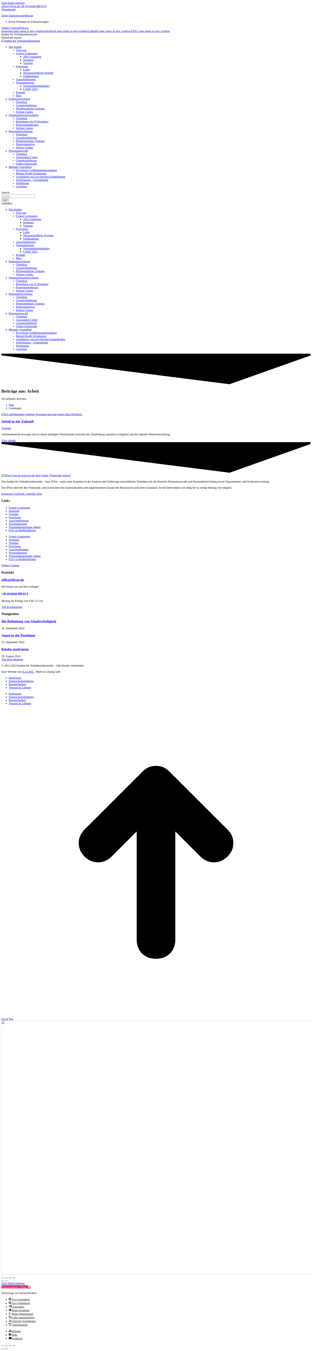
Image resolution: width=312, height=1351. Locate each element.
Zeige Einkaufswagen (13, 15)
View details (8, 440)
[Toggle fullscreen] (10, 1345)
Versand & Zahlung (20, 687)
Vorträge (6, 428)
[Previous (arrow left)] (2, 1348)
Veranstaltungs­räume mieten (25, 527)
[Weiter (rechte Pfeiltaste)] (6, 1281)
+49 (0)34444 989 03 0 (33, 6)
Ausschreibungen (19, 520)
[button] (156, 203)
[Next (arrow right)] (6, 1348)
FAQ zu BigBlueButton (22, 530)
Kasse (29, 15)
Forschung (15, 517)
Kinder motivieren (15, 649)
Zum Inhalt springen (13, 3)
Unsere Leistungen (19, 507)
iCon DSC (28, 671)
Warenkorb (8, 9)
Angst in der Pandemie (18, 635)
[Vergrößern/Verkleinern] (2, 1277)
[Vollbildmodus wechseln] (6, 1277)
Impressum (15, 677)
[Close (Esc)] (2, 1345)
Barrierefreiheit (17, 684)
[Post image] (42, 414)
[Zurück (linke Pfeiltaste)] (2, 1281)
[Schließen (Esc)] (13, 1277)
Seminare (14, 510)
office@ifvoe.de (10, 6)
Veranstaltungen (18, 523)
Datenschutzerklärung (21, 681)
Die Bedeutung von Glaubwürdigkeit (28, 621)
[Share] (6, 1345)
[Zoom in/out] (13, 1345)
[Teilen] (10, 1277)
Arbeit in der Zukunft (17, 421)
